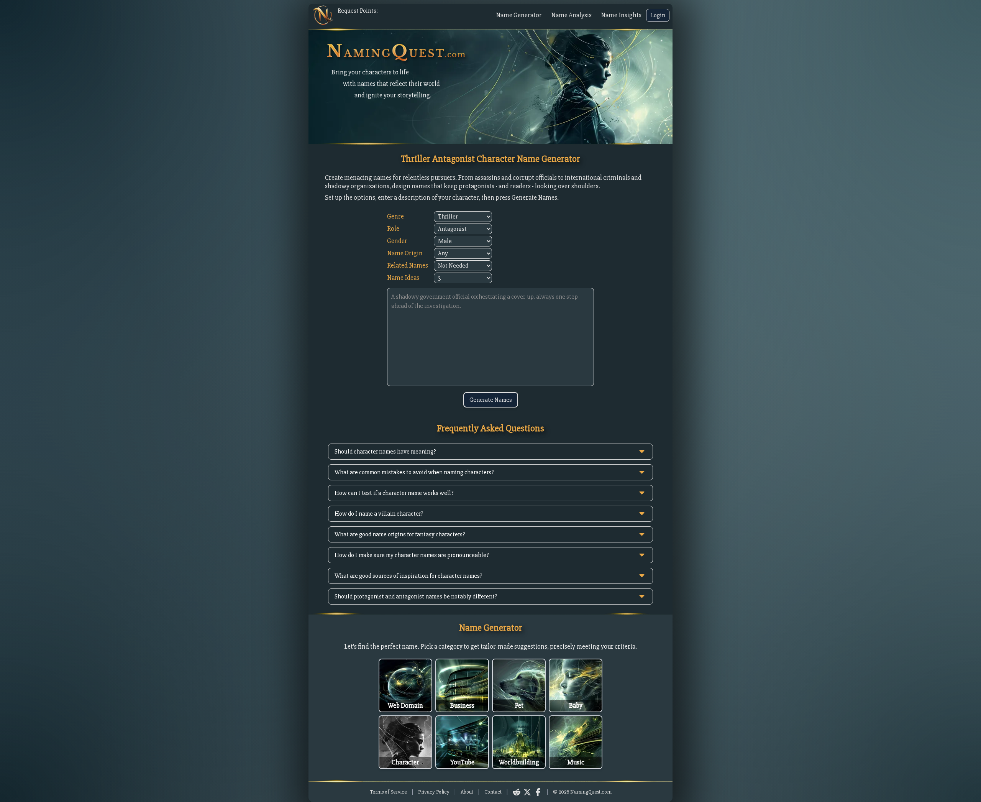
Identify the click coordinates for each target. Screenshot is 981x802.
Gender (397, 241)
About (467, 792)
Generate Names (490, 400)
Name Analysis (571, 15)
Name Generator (519, 15)
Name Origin (405, 253)
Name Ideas (403, 278)
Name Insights (621, 15)
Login (657, 15)
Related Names (407, 265)
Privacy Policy (433, 792)
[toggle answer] (641, 451)
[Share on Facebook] (538, 792)
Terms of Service (388, 792)
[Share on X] (527, 792)
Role (393, 229)
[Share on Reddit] (516, 792)
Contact (493, 792)
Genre (395, 216)
